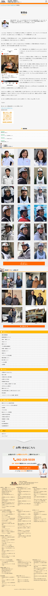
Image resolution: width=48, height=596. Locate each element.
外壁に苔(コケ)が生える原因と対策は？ (40, 577)
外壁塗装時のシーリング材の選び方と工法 (40, 515)
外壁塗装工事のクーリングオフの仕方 (24, 499)
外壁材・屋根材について (6, 348)
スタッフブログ (4, 436)
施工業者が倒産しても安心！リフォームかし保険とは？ (40, 503)
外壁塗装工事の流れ (5, 381)
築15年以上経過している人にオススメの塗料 (24, 534)
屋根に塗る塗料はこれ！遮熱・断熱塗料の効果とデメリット (24, 524)
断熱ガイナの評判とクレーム (7, 530)
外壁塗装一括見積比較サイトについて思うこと (24, 502)
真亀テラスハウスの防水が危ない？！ (23, 582)
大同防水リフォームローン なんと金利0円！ (8, 586)
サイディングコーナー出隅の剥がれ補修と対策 (40, 566)
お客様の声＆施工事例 (6, 414)
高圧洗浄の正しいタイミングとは (40, 518)
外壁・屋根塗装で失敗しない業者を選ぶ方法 (24, 489)
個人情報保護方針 (5, 423)
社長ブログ (4, 433)
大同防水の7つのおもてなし (7, 372)
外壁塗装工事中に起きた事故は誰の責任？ (24, 504)
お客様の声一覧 (25, 326)
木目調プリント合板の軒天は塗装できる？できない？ (8, 538)
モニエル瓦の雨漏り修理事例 (7, 573)
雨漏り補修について (5, 357)
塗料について (20, 510)
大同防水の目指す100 (6, 416)
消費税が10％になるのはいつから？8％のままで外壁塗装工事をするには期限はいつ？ (8, 503)
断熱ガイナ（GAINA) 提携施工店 (8, 531)
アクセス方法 (4, 409)
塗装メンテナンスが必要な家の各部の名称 (40, 495)
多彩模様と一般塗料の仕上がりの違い (24, 522)
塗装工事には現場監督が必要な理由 (24, 496)
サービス (4, 369)
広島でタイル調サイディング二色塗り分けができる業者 (8, 557)
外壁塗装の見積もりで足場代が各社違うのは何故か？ (8, 500)
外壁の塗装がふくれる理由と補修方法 (40, 563)
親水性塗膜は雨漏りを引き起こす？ (40, 561)
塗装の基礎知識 (4, 334)
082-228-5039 (25, 459)
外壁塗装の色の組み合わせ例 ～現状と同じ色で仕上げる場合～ (24, 566)
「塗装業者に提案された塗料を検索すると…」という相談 (24, 536)
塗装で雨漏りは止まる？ (6, 571)
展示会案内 (4, 392)
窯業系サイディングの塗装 (7, 545)
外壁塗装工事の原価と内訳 (7, 491)
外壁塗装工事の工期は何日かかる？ (40, 521)
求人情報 (3, 421)
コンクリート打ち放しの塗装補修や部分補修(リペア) (8, 540)
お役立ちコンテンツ (7, 332)
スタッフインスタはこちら (6, 108)
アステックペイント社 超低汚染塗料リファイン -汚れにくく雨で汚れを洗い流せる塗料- (8, 519)
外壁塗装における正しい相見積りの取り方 (8, 498)
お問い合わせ (24, 264)
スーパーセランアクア (6, 528)
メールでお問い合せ (25, 468)
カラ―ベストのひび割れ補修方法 (8, 546)
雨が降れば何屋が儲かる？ (7, 570)
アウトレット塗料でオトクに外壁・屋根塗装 (8, 580)
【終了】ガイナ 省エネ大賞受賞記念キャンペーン (8, 583)
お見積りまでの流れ (5, 379)
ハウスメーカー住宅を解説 (7, 355)
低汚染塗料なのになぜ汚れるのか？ (24, 516)
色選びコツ (4, 353)
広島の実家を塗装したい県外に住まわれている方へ (11, 390)
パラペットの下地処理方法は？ (39, 511)
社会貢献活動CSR (5, 425)
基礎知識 (35, 487)
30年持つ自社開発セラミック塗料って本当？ (24, 515)
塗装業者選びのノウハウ (6, 337)
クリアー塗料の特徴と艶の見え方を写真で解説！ (24, 519)
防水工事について (21, 575)
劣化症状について (5, 350)
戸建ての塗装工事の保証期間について (40, 497)
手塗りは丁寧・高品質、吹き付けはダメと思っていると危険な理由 (40, 500)
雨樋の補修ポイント (37, 512)
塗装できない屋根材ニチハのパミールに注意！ (8, 551)
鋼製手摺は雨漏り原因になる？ (7, 568)
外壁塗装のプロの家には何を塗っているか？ (24, 512)
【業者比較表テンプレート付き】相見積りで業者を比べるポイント (8, 489)
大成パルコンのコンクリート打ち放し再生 (8, 564)
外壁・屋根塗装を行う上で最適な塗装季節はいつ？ (40, 489)
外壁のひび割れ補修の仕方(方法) (40, 578)
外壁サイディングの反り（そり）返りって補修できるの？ (40, 571)
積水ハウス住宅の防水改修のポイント (24, 578)
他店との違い (4, 374)
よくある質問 (4, 362)
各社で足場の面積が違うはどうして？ (8, 495)
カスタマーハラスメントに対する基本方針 (9, 405)
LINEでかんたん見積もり (6, 386)
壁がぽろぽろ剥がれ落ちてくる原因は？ (40, 574)
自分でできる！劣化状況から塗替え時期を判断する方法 (40, 492)
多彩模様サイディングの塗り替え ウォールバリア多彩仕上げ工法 (24, 531)
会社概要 (3, 407)
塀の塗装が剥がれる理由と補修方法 (40, 580)
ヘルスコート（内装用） (6, 533)
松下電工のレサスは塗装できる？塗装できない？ (8, 554)
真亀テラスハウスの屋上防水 (23, 579)
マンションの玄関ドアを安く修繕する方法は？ (8, 507)
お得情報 (3, 364)
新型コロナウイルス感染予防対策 (8, 403)
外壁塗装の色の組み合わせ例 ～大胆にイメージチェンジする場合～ (24, 563)
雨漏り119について (5, 388)
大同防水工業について (7, 400)
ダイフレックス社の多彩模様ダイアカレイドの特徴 (8, 515)
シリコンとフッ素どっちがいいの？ (24, 526)
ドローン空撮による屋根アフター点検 (9, 383)
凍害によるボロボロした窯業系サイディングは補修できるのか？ (40, 569)
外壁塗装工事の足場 (37, 517)
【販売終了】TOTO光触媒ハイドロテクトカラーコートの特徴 (8, 512)
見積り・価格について (6, 339)
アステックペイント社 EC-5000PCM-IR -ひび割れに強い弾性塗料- (8, 523)
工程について (4, 341)
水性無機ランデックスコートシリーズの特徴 (8, 527)
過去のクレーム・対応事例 (7, 412)
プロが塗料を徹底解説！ (6, 346)
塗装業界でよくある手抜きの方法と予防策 (24, 495)
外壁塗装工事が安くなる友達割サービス (8, 578)
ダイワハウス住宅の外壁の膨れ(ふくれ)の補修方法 (8, 562)
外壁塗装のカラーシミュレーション (24, 561)
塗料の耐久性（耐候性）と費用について (24, 528)
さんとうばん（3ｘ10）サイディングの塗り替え (8, 543)
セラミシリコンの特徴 (6, 516)
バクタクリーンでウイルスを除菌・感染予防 (10, 395)
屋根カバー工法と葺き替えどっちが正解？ (8, 549)
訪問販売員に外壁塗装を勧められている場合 (24, 492)
